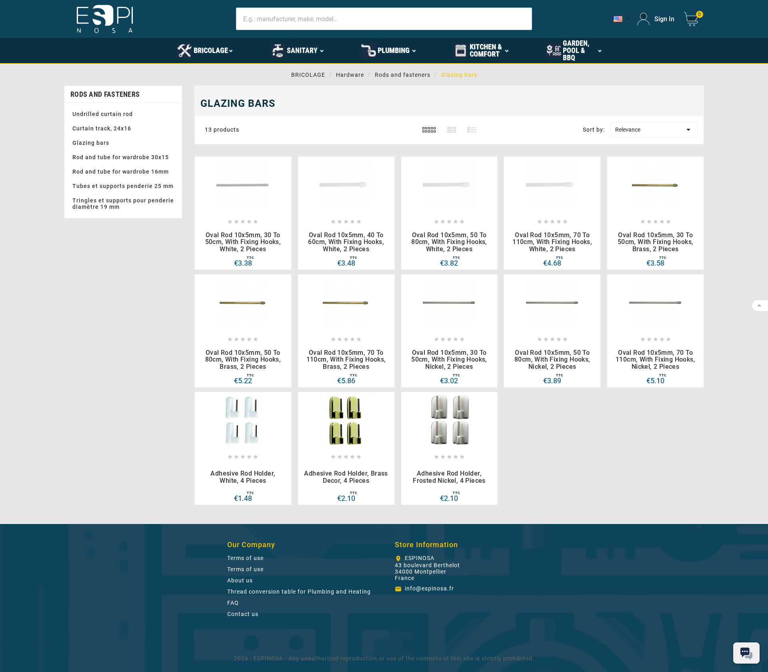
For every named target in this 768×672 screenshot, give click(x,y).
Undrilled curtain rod (102, 114)
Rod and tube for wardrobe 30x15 (120, 157)
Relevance (654, 129)
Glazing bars (90, 143)
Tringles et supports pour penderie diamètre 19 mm (123, 203)
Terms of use (245, 558)
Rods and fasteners (105, 94)
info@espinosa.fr (429, 588)
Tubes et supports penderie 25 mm (123, 186)
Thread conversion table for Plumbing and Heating (299, 591)
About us (240, 580)
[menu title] (141, 50)
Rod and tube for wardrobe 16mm (120, 171)
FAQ (233, 603)
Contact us (242, 614)
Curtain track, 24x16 (101, 128)
